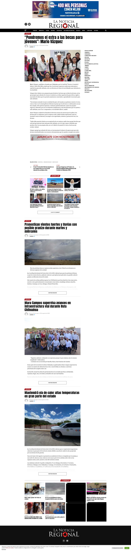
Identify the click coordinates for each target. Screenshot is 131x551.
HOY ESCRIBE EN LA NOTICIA (69, 30)
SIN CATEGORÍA (88, 90)
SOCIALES (87, 92)
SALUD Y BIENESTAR (65, 34)
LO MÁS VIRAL (89, 30)
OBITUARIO (87, 79)
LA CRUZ (87, 69)
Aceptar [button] (126, 548)
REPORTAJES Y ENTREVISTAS (92, 82)
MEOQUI (87, 72)
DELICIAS (87, 57)
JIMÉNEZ (87, 65)
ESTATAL (47, 30)
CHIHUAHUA (87, 54)
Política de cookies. (9, 547)
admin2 (31, 46)
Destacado (55, 162)
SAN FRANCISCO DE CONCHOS (92, 87)
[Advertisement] (55, 150)
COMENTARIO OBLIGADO (90, 55)
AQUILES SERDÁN (89, 50)
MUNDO (83, 30)
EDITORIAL (96, 30)
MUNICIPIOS (41, 30)
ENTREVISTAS (59, 30)
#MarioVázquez (48, 162)
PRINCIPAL (35, 30)
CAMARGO (87, 52)
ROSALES (87, 84)
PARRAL (86, 80)
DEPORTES (78, 30)
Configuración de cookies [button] (118, 548)
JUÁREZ (86, 67)
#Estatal (41, 162)
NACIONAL (53, 30)
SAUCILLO (87, 89)
